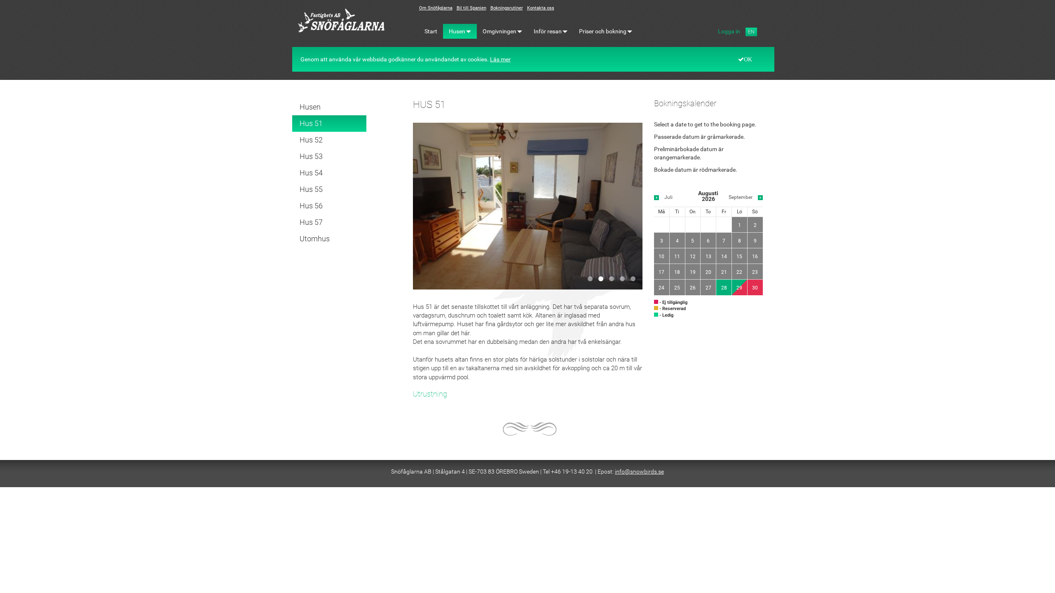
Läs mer (500, 59)
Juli (668, 197)
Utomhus (315, 238)
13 (708, 256)
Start (430, 31)
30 (755, 288)
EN (751, 32)
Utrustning (430, 394)
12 (693, 256)
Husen (457, 31)
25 (677, 288)
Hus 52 (311, 139)
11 (677, 256)
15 (739, 256)
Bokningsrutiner (506, 8)
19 (693, 272)
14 (724, 256)
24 (661, 288)
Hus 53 (311, 156)
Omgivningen (499, 31)
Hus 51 (311, 123)
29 (739, 288)
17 (661, 272)
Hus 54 (311, 172)
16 (755, 256)
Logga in (729, 31)
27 (708, 288)
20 (708, 272)
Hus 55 (311, 189)
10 (661, 256)
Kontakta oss (540, 8)
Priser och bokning (602, 31)
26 (693, 288)
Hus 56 (311, 205)
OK (748, 59)
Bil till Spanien (471, 8)
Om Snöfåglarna (435, 8)
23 (755, 272)
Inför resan (548, 31)
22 (739, 272)
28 (724, 288)
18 (677, 272)
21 (724, 272)
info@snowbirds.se (639, 471)
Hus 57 (311, 222)
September (741, 197)
